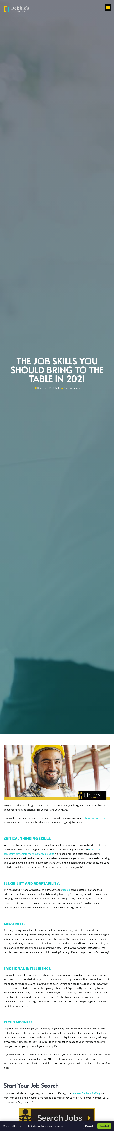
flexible (66, 889)
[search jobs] (57, 1118)
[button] (108, 7)
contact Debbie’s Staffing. (86, 1093)
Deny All (89, 1126)
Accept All (104, 1126)
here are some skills (96, 817)
